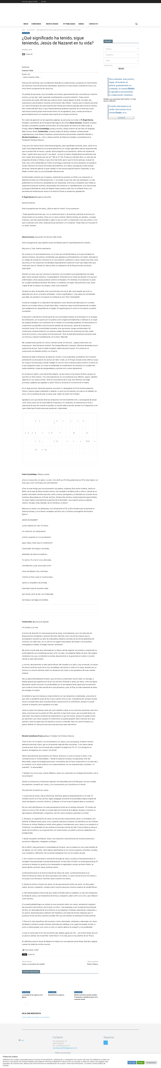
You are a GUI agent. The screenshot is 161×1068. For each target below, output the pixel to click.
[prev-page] (23, 1004)
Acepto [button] (140, 1062)
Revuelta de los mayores (56, 995)
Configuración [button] (151, 1062)
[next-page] (27, 1004)
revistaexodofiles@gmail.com (65, 1048)
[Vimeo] (137, 1)
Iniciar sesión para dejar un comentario (36, 1017)
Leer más (132, 1062)
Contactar (121, 118)
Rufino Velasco (92, 964)
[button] (136, 23)
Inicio (23, 30)
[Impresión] (91, 58)
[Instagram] (131, 1)
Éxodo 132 (29, 54)
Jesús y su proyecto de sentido (33, 964)
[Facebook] (128, 1)
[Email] (86, 58)
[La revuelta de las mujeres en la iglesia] (34, 984)
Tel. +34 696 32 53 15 (61, 1046)
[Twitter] (134, 1)
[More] (96, 58)
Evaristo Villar (27, 70)
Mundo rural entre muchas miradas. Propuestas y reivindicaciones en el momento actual (86, 997)
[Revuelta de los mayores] (60, 984)
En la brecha (31, 30)
